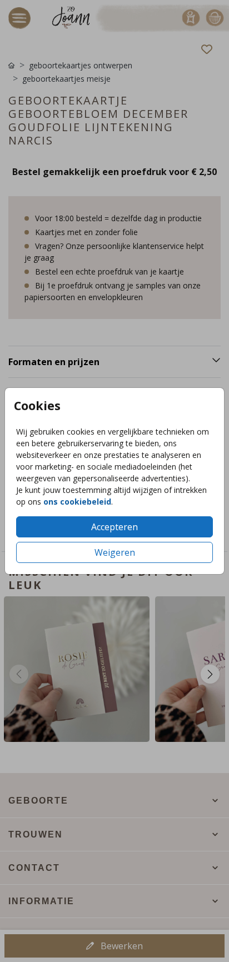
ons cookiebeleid (77, 501)
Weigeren (114, 552)
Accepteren (114, 527)
